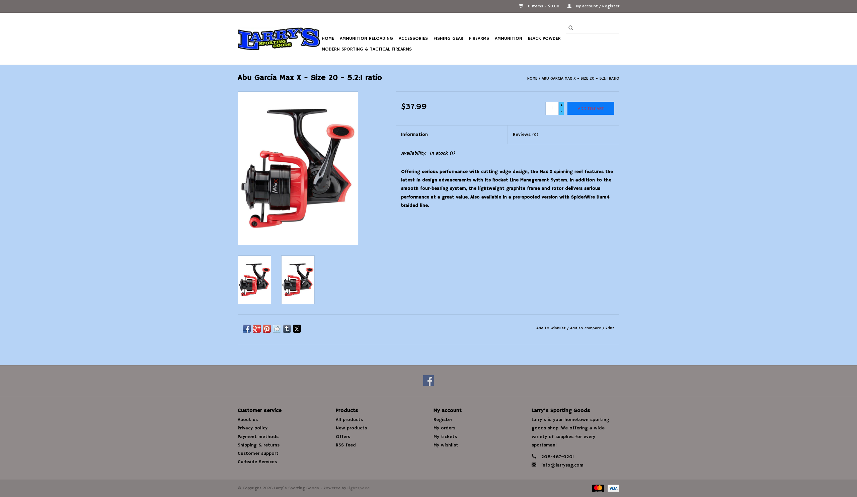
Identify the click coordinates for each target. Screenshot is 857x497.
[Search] (571, 28)
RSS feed (346, 445)
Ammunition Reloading (366, 38)
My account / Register (597, 6)
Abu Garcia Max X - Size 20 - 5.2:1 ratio (580, 78)
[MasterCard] (597, 488)
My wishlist (446, 445)
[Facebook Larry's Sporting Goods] (428, 380)
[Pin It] (267, 329)
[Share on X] (297, 329)
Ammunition (508, 38)
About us (248, 420)
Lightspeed (358, 488)
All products (349, 420)
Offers (343, 437)
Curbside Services (257, 462)
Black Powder (544, 38)
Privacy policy (252, 428)
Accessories (413, 38)
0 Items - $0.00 (544, 6)
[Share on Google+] (257, 329)
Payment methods (258, 437)
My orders (444, 428)
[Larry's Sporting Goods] (279, 38)
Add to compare (586, 328)
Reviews (525, 135)
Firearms (479, 38)
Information (414, 135)
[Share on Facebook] (247, 329)
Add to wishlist (551, 328)
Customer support (258, 453)
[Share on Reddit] (277, 329)
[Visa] (612, 488)
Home (328, 38)
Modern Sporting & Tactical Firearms (367, 49)
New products (351, 428)
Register (443, 420)
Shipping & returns (259, 445)
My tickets (445, 437)
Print (610, 328)
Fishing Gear (448, 38)
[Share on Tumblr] (287, 329)
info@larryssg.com (562, 465)
